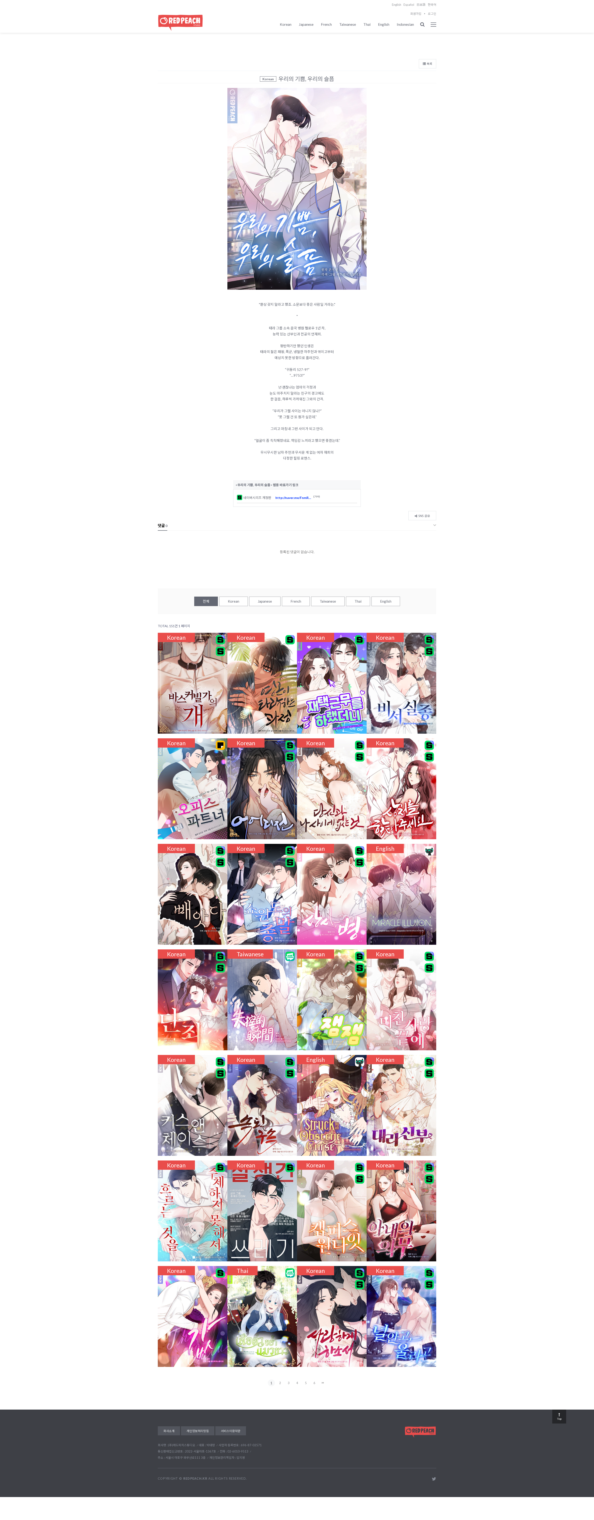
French (326, 24)
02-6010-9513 (237, 1451)
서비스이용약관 (230, 1431)
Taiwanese (347, 24)
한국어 (432, 4)
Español (409, 4)
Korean (285, 24)
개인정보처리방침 (198, 1431)
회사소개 (168, 1431)
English (396, 4)
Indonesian (405, 24)
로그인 (432, 14)
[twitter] (434, 1479)
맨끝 (323, 1382)
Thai (367, 24)
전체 (206, 601)
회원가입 (415, 14)
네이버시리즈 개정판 (259, 498)
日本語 (421, 4)
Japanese (306, 24)
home (430, 34)
